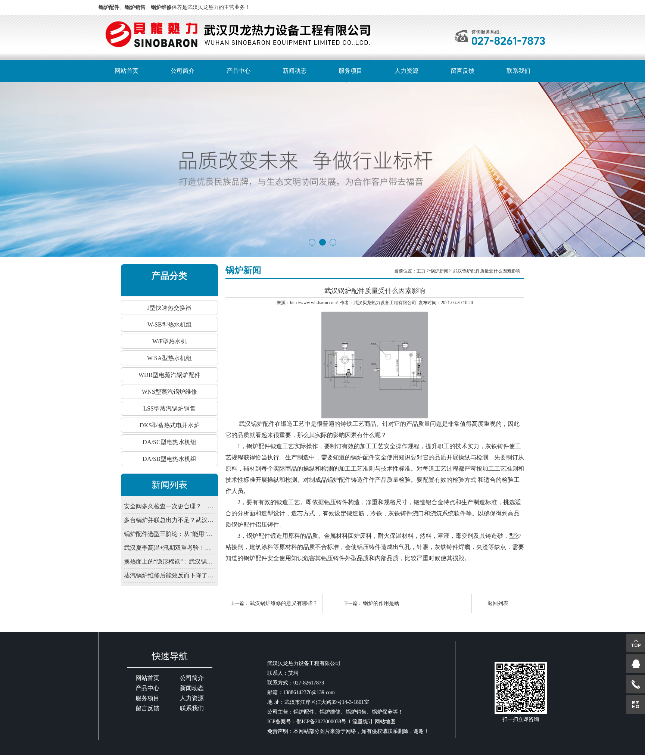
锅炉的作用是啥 (381, 603)
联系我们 (518, 71)
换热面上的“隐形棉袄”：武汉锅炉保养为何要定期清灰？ (169, 561)
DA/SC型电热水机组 (169, 442)
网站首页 (126, 71)
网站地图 (385, 721)
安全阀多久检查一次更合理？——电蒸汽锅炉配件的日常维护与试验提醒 (169, 506)
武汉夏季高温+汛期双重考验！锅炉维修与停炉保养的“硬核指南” (169, 548)
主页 (422, 271)
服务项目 (350, 71)
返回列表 (497, 603)
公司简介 (182, 71)
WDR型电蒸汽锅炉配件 (169, 375)
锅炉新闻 (439, 271)
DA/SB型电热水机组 (169, 459)
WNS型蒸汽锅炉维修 (169, 392)
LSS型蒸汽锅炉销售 (169, 408)
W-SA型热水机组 (169, 358)
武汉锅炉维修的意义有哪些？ (284, 603)
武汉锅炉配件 (257, 424)
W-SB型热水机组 (169, 324)
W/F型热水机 (169, 341)
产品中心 (238, 71)
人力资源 (406, 71)
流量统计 (362, 721)
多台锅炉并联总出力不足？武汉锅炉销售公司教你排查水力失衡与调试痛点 (169, 520)
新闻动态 (294, 71)
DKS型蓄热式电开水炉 (170, 425)
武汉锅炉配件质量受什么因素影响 (486, 271)
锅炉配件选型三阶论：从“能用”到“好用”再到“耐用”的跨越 (169, 534)
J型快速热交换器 (169, 308)
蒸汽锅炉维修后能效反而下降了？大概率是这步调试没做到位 (169, 575)
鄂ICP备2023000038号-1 (323, 721)
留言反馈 (462, 71)
